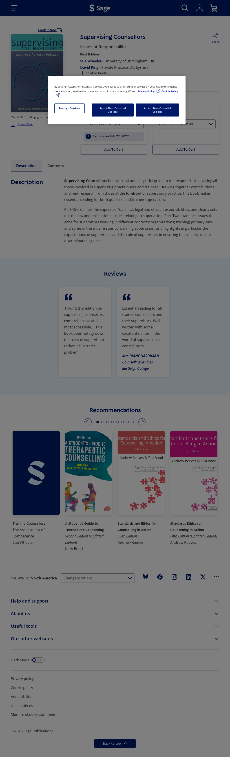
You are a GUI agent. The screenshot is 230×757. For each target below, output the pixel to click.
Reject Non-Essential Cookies (113, 109)
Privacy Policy (146, 91)
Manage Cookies (69, 108)
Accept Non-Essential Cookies (157, 109)
